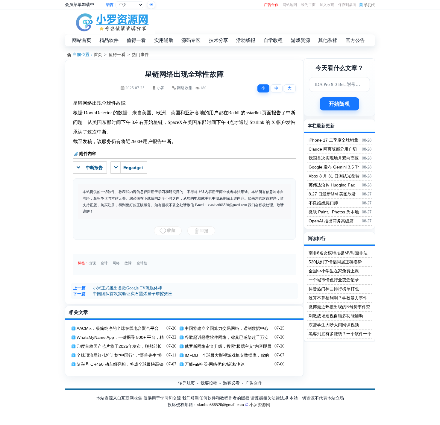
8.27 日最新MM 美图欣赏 (332, 194)
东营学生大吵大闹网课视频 (334, 324)
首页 (98, 54)
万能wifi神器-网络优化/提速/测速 (215, 364)
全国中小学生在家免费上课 (334, 270)
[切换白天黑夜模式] (151, 5)
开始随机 (339, 104)
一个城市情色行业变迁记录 (334, 279)
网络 (116, 263)
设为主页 (308, 5)
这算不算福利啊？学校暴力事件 (338, 297)
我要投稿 (209, 383)
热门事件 (140, 54)
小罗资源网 (259, 405)
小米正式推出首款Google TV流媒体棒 (127, 288)
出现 (92, 263)
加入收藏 (327, 5)
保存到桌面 (347, 5)
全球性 (141, 263)
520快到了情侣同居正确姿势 (335, 261)
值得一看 (117, 54)
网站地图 (290, 5)
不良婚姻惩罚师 (323, 203)
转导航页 (186, 383)
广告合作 (271, 5)
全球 (104, 263)
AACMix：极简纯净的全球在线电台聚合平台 (118, 328)
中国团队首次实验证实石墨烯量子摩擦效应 (132, 294)
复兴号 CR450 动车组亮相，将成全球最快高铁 (120, 364)
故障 (128, 263)
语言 (109, 5)
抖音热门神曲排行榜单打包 (334, 288)
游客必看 (231, 383)
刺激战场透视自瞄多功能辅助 (336, 315)
